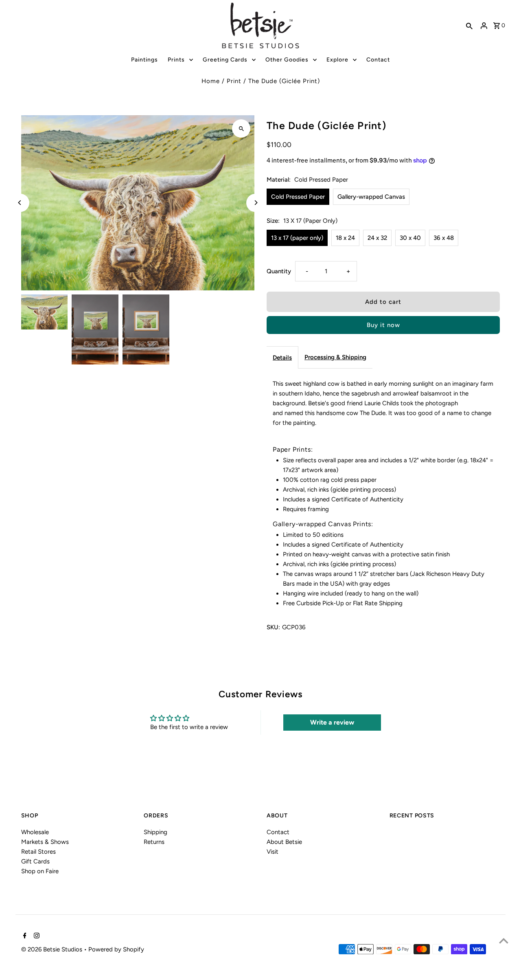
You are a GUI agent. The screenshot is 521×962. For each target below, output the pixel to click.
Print (234, 81)
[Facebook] (23, 936)
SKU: (273, 627)
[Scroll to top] (504, 940)
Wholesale (35, 832)
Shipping (155, 832)
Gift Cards (35, 861)
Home (210, 81)
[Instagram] (35, 936)
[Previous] (20, 202)
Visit (272, 851)
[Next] (255, 202)
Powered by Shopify (116, 949)
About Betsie (284, 842)
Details (282, 357)
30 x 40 (410, 238)
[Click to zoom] (241, 128)
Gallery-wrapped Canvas (371, 196)
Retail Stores (38, 851)
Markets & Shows (45, 842)
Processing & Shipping (335, 357)
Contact (278, 832)
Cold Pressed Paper (298, 196)
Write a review (332, 722)
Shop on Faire (40, 871)
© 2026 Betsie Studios (52, 949)
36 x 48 (443, 238)
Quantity (279, 271)
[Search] (469, 25)
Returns (154, 842)
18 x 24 (345, 238)
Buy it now (383, 325)
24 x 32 (377, 238)
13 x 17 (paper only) (297, 238)
